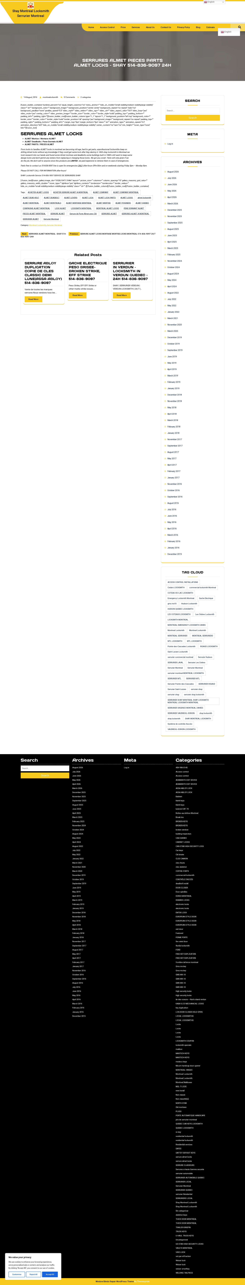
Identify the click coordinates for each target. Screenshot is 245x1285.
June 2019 (172, 356)
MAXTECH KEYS (182, 1053)
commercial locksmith (185, 875)
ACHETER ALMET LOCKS (38, 192)
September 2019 (174, 350)
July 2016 (171, 509)
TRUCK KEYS (181, 1231)
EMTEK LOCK (181, 912)
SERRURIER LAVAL (175, 662)
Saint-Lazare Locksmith (178, 652)
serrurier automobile (184, 1173)
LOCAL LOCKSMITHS (185, 1016)
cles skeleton (181, 867)
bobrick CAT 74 (182, 809)
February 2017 (173, 471)
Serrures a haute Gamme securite (190, 1169)
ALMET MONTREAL (31, 203)
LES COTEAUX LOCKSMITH (179, 614)
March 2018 (172, 420)
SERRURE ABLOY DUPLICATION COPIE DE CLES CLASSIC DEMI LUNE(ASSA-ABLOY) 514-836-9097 (43, 273)
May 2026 (171, 191)
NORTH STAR (181, 1103)
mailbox (179, 1049)
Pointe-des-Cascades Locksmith (181, 646)
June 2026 (172, 184)
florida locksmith (183, 946)
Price (123, 27)
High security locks (184, 991)
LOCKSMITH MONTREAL (81, 208)
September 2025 (174, 223)
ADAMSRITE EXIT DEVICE (186, 780)
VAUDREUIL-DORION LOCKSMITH (181, 729)
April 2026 (172, 197)
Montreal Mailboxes (184, 1082)
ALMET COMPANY (100, 192)
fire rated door (182, 941)
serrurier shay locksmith (194, 694)
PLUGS (178, 1111)
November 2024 (174, 261)
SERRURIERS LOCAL (184, 1198)
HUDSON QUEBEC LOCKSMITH (180, 609)
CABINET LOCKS (183, 842)
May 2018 (171, 407)
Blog (198, 27)
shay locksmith (205, 713)
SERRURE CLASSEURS (185, 1165)
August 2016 (173, 503)
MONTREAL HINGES (184, 1070)
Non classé (180, 1095)
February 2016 (173, 541)
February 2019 (173, 382)
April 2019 (172, 369)
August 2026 (173, 172)
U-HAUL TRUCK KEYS (185, 1236)
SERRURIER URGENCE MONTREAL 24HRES (185, 708)
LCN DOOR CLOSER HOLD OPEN (189, 1012)
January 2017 (173, 477)
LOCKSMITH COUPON (185, 1041)
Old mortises (181, 1107)
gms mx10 (172, 603)
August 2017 (173, 452)
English (227, 32)
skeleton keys (181, 1215)
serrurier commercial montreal (180, 657)
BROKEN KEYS (182, 821)
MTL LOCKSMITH (175, 641)
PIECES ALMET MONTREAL (34, 214)
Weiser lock (180, 1260)
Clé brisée (180, 854)
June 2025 (172, 235)
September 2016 (174, 497)
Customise (16, 1274)
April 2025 (172, 242)
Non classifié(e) (182, 1099)
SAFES (178, 1148)
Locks (178, 1024)
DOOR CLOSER (182, 888)
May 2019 (171, 363)
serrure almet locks (184, 1157)
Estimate (210, 27)
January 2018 (173, 433)
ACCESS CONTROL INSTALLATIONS (183, 582)
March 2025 (172, 248)
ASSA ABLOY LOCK (184, 788)
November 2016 (174, 484)
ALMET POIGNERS (123, 203)
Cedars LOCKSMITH (176, 587)
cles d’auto (180, 863)
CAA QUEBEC (181, 838)
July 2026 (171, 178)
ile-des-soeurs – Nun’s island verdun (191, 999)
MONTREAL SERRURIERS (202, 636)
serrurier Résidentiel (184, 1194)
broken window (182, 830)
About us (150, 27)
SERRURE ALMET (58, 214)
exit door (179, 929)
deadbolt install (182, 883)
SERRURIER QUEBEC (184, 1190)
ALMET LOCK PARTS (107, 198)
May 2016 (171, 522)
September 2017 (174, 446)
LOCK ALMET (60, 208)
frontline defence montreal (187, 962)
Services (136, 27)
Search (193, 117)
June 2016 (172, 516)
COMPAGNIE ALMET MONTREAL (36, 208)
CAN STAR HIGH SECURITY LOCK (190, 846)
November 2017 (174, 439)
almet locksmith (144, 198)
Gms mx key (181, 966)
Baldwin (179, 796)
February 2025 (173, 254)
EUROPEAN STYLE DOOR (186, 917)
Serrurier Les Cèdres (196, 662)
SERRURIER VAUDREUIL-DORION (181, 713)
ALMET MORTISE (103, 203)
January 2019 (173, 388)
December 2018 (174, 395)
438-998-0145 (181, 767)
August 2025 (173, 229)
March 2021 (172, 318)
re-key (178, 1132)
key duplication (182, 1008)
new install (180, 1090)
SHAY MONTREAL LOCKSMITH (198, 718)
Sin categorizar (182, 1211)
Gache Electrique (206, 598)
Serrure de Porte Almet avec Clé (83, 214)
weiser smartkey (182, 1269)
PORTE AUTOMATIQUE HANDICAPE (190, 1115)
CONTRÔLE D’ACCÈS (184, 879)
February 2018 (173, 426)
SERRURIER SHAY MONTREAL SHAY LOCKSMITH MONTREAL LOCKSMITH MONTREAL (188, 701)
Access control (182, 772)
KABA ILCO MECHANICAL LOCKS (190, 1004)
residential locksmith (184, 1136)
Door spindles (181, 892)
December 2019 (174, 337)
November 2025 (174, 216)
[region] (33, 1266)
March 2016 (172, 535)
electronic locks (182, 904)
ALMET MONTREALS (52, 203)
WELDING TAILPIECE (184, 1273)
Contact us (166, 27)
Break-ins (180, 817)
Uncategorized (182, 1240)
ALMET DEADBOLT (51, 198)
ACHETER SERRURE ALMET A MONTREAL (70, 192)
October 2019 (173, 344)
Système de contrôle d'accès (180, 724)
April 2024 (172, 286)
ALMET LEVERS (70, 198)
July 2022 (171, 299)
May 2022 (171, 305)
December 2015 (174, 554)
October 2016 (173, 490)
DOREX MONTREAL (184, 896)
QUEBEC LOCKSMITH (184, 1128)
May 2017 (171, 458)
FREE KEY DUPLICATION (186, 954)
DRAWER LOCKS (182, 900)
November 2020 (174, 324)
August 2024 (173, 273)
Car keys (179, 850)
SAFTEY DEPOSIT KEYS (185, 1153)
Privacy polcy (183, 27)
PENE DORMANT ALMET (134, 208)
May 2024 (171, 280)
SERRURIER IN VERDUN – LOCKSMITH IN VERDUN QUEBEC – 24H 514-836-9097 (130, 271)
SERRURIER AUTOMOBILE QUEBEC (190, 1178)
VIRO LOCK (180, 1252)
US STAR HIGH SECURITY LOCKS (189, 1244)
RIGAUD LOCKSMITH (209, 646)
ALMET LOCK (87, 198)
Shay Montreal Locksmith (186, 1202)
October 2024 (173, 267)
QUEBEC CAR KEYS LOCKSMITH (189, 1124)
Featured (179, 933)
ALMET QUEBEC (142, 203)
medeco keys (181, 1062)
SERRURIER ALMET (31, 219)
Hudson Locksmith (189, 603)
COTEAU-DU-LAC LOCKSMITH (180, 593)
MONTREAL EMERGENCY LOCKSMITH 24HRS (187, 625)
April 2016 (172, 528)
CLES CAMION (182, 859)
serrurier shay (196, 689)
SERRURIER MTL (174, 678)
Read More (33, 299)
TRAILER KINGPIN (183, 1227)
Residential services (184, 1144)
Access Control (107, 27)
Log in (170, 144)
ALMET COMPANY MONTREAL (126, 192)
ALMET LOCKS (126, 198)
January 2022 (173, 312)
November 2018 (174, 401)
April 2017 (172, 465)
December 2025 (174, 210)
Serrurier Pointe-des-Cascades (181, 684)
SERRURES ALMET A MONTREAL (135, 214)
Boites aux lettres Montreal (187, 813)
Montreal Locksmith (37, 225)
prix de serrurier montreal (186, 1120)
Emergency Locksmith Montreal (181, 598)
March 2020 (172, 331)
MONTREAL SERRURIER (177, 636)
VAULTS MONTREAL (184, 1248)
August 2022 (173, 293)
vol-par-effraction (183, 1256)
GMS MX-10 (181, 975)
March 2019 (172, 375)
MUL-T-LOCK (181, 1086)
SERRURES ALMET (109, 214)
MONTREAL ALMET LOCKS (107, 208)
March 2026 (172, 203)
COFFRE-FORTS (182, 871)
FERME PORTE (182, 937)
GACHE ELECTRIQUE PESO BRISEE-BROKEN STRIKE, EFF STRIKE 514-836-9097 (88, 271)
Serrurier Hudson (205, 657)
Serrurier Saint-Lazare (177, 689)
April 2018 (172, 414)
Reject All (33, 1274)
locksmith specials (183, 1045)
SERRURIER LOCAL (184, 1182)
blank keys (180, 801)
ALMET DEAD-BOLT (31, 198)
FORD (178, 950)
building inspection (183, 834)
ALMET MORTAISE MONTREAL (79, 203)
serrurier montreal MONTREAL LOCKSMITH (186, 673)
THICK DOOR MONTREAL (186, 1219)
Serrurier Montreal (51, 219)
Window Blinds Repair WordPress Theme (115, 1281)
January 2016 (173, 548)
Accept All (50, 1274)
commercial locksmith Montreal (202, 587)
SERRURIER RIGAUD (207, 684)
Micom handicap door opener (188, 1066)
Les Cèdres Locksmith (204, 614)
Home (91, 27)
